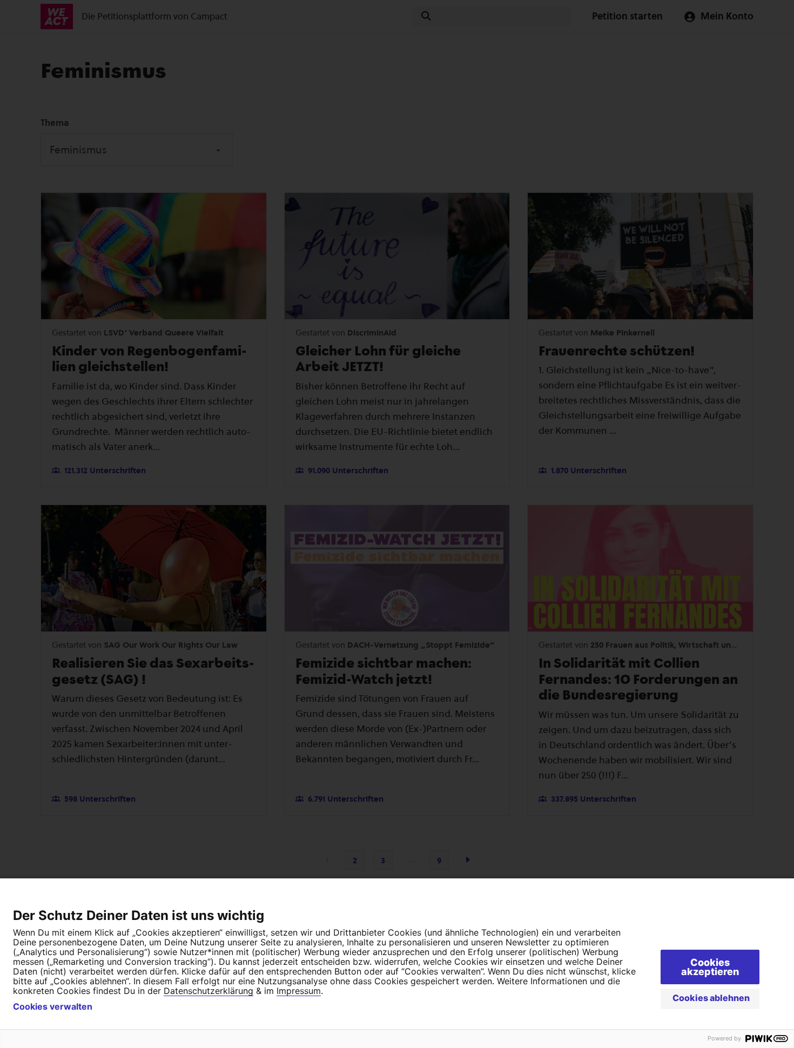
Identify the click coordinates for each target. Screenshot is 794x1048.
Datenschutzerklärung (208, 990)
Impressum (299, 990)
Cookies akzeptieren (710, 967)
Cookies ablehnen (711, 997)
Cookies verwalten (52, 1006)
